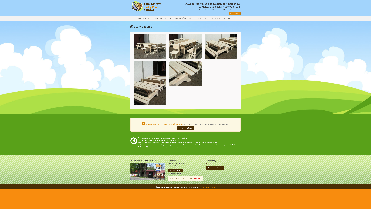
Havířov (147, 140)
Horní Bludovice (181, 143)
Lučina (227, 145)
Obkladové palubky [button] (161, 18)
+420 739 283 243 (215, 168)
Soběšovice (148, 147)
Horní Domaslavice (218, 145)
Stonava (157, 140)
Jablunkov (151, 145)
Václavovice (181, 147)
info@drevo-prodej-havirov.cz (216, 164)
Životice (171, 140)
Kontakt (227, 18)
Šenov (175, 147)
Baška (161, 145)
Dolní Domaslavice (189, 145)
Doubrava (173, 143)
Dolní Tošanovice (200, 145)
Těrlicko (176, 140)
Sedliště (232, 145)
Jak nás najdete (176, 170)
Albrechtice (164, 140)
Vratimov (170, 147)
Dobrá (180, 145)
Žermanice (163, 147)
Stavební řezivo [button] (141, 18)
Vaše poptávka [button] (185, 128)
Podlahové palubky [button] (182, 18)
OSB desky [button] (200, 18)
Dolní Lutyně (165, 143)
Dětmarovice (156, 143)
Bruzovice (167, 145)
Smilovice (141, 147)
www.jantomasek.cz (209, 187)
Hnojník (209, 145)
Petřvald (209, 143)
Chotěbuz (190, 143)
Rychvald (215, 143)
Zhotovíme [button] (214, 18)
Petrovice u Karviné (200, 143)
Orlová (152, 140)
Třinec (157, 145)
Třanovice (156, 147)
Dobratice (174, 145)
